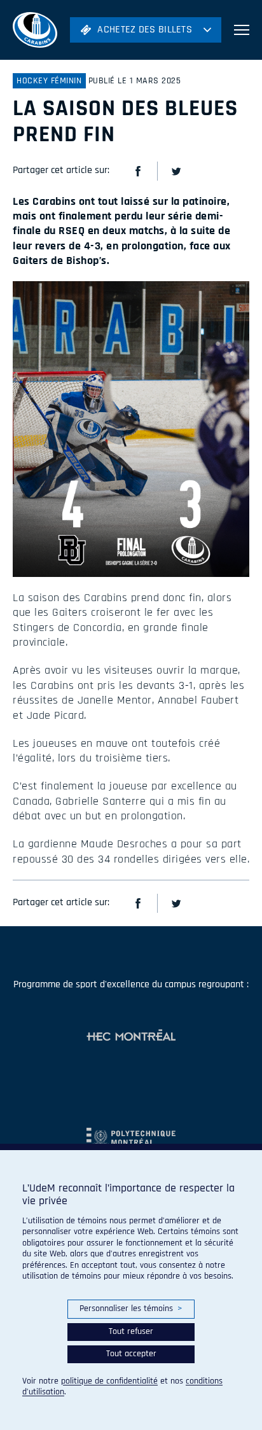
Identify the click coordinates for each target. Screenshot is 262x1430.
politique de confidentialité (109, 1381)
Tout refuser (131, 1331)
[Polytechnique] (131, 1131)
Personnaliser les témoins (130, 1308)
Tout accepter (131, 1353)
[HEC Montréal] (131, 1036)
